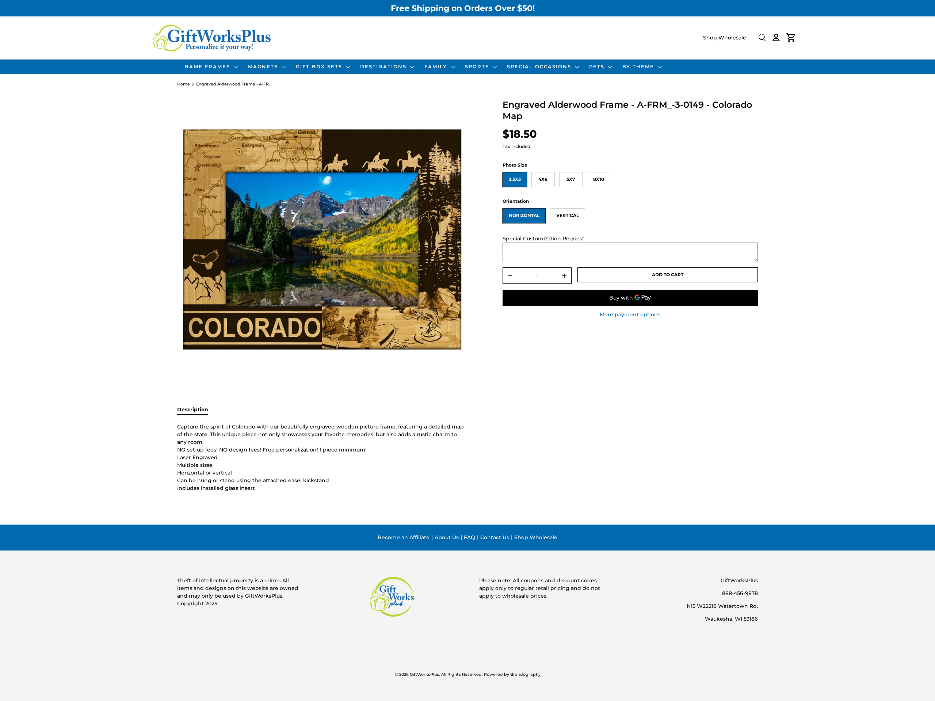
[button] (791, 37)
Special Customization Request (543, 238)
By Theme (638, 66)
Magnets (263, 66)
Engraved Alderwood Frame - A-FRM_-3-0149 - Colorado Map (234, 85)
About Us (447, 537)
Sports (477, 66)
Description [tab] (192, 409)
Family (435, 66)
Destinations (383, 66)
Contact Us (494, 537)
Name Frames (207, 66)
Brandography (525, 674)
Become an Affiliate (404, 537)
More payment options (630, 314)
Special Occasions (539, 66)
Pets (596, 66)
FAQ (469, 537)
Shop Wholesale (724, 37)
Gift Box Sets (319, 66)
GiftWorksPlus (424, 674)
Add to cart (667, 274)
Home (183, 85)
